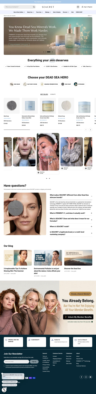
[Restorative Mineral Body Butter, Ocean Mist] (30, 106)
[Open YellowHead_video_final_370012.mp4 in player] (24, 139)
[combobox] (20, 7)
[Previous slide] (44, 52)
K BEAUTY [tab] (53, 94)
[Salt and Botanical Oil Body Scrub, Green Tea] (84, 106)
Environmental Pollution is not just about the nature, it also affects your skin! (47, 271)
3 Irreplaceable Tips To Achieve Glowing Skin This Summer (15, 269)
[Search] (34, 7)
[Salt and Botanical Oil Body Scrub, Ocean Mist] (48, 106)
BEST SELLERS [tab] (44, 94)
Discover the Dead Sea (72, 268)
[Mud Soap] (12, 106)
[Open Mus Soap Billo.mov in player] (71, 139)
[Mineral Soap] (66, 106)
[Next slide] (52, 52)
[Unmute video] (58, 169)
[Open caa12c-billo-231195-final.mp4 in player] (48, 135)
